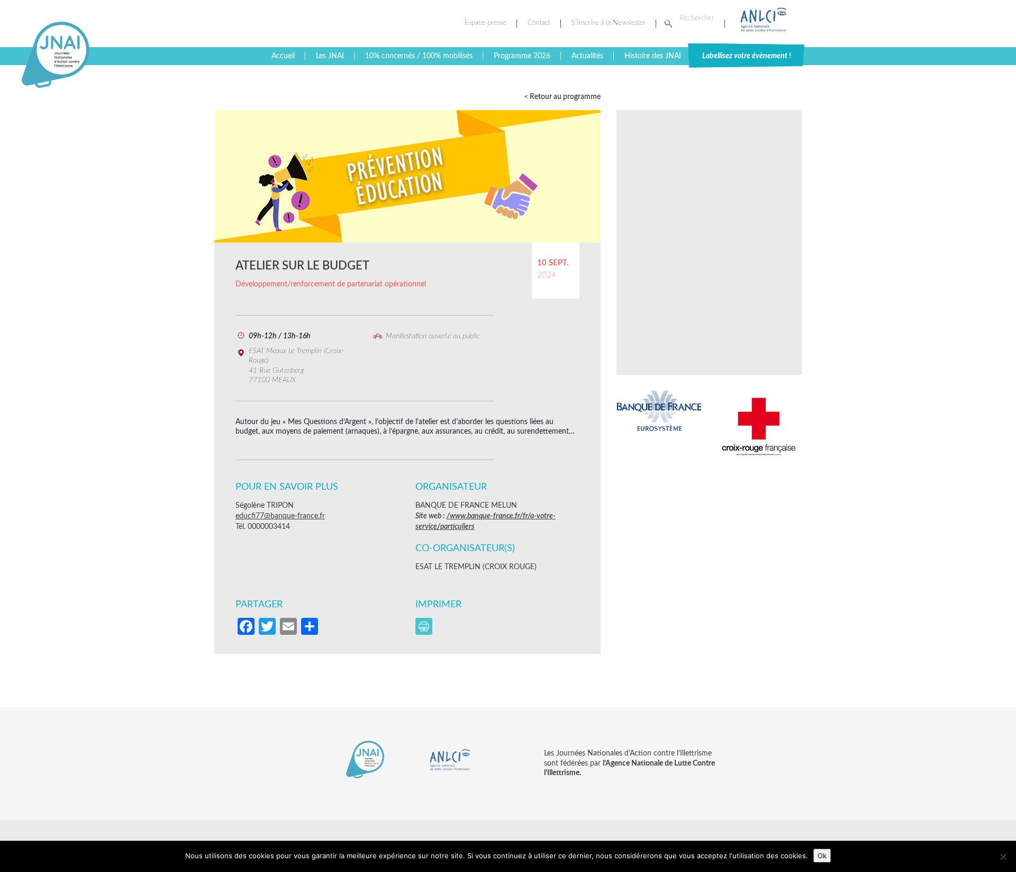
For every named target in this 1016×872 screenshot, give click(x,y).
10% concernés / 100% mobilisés (419, 56)
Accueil (283, 56)
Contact (539, 23)
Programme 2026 (522, 56)
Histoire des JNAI (652, 56)
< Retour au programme (562, 97)
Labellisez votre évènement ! (746, 56)
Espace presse (485, 23)
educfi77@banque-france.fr (280, 516)
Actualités (587, 56)
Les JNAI (330, 56)
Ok (822, 855)
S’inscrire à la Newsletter (609, 23)
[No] (1002, 856)
